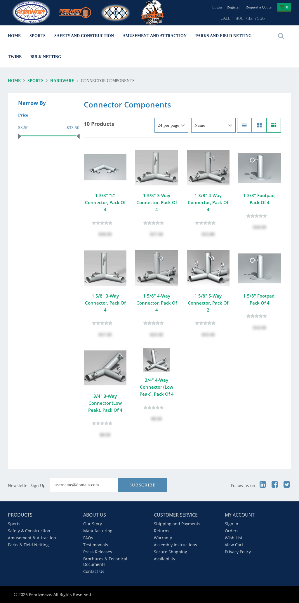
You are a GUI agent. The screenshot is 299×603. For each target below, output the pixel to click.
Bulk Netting (45, 57)
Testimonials (95, 545)
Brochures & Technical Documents (105, 561)
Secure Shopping (170, 552)
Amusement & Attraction (32, 538)
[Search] (281, 35)
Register (233, 7)
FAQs (88, 538)
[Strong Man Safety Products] (156, 12)
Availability (164, 559)
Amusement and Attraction (155, 36)
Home (14, 36)
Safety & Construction (29, 531)
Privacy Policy (238, 552)
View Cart (234, 545)
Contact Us (93, 571)
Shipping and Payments (177, 523)
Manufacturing (97, 531)
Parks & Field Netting (28, 545)
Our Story (92, 523)
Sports (37, 36)
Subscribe (142, 485)
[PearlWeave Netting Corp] (31, 12)
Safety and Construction (84, 36)
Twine (15, 57)
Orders (232, 531)
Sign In (231, 523)
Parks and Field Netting (223, 36)
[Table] (259, 125)
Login (217, 7)
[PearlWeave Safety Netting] (75, 9)
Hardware (62, 81)
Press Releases (97, 552)
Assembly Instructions (175, 545)
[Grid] (273, 125)
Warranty (163, 538)
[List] (244, 125)
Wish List (233, 538)
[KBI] (115, 11)
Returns (161, 531)
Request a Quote (259, 7)
